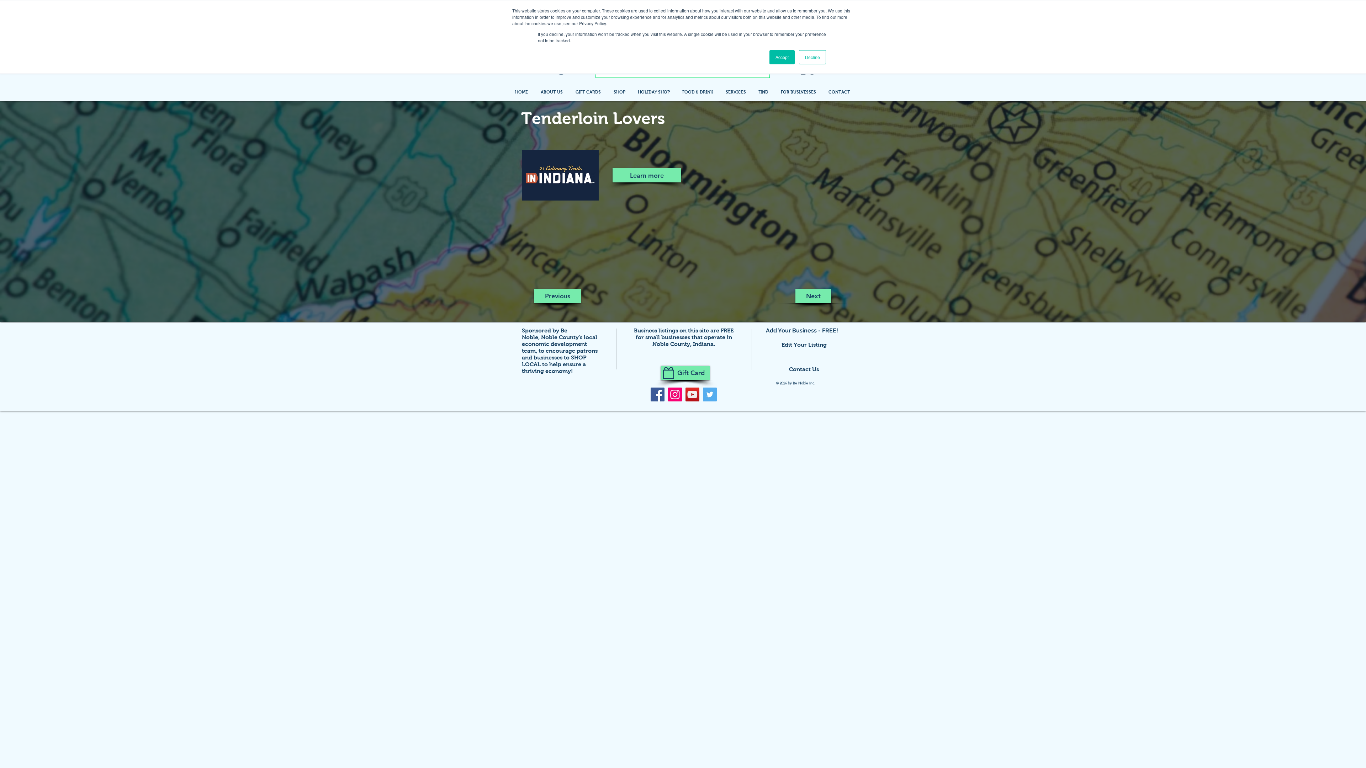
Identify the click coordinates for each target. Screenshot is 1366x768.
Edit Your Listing (804, 345)
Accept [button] (782, 57)
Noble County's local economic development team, (559, 344)
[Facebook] (658, 394)
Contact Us (804, 369)
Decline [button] (812, 57)
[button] (764, 92)
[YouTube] (692, 394)
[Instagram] (675, 394)
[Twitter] (710, 394)
